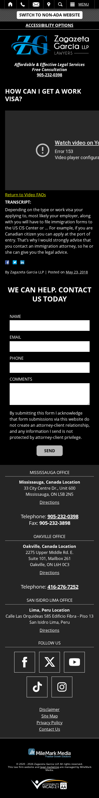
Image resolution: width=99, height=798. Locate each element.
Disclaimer (49, 709)
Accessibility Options (49, 25)
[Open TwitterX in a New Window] (49, 662)
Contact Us (49, 729)
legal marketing (49, 767)
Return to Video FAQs (25, 195)
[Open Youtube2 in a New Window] (74, 662)
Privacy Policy (49, 722)
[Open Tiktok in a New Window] (37, 687)
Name (15, 316)
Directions (49, 502)
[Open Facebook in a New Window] (24, 662)
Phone (17, 358)
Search (60, 4)
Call (23, 4)
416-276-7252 (62, 586)
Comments (21, 379)
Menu (83, 4)
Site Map (49, 716)
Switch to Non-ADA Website (49, 15)
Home (10, 4)
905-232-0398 (49, 75)
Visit (48, 4)
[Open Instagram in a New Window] (62, 687)
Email (36, 4)
